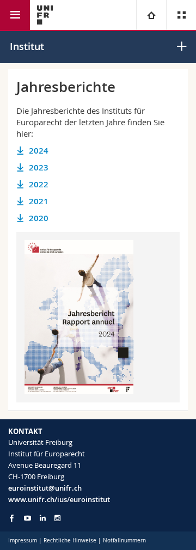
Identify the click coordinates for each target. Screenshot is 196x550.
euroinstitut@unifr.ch (45, 488)
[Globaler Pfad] (151, 15)
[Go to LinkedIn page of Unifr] (43, 518)
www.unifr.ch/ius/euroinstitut (59, 499)
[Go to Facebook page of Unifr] (11, 518)
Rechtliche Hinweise (70, 540)
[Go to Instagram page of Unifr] (57, 518)
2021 (38, 201)
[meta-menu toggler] (181, 15)
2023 (38, 167)
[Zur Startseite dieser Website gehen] (45, 15)
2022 (38, 184)
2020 (38, 218)
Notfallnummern (124, 540)
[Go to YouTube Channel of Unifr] (27, 518)
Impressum (22, 540)
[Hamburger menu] (15, 15)
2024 (38, 150)
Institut (27, 46)
